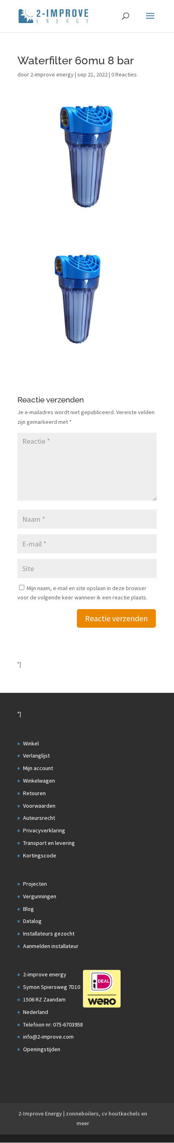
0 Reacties (124, 74)
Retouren (34, 793)
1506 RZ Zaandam (44, 999)
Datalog (32, 921)
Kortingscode (39, 855)
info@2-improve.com (48, 1036)
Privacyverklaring (44, 830)
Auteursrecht (39, 817)
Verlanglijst (36, 755)
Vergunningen (39, 896)
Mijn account (38, 768)
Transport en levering (49, 843)
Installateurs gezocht (48, 933)
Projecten (35, 883)
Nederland (35, 1012)
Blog (28, 908)
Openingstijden (41, 1049)
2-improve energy (52, 74)
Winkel (31, 743)
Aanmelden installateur (51, 946)
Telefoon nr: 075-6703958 (53, 1024)
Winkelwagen (39, 780)
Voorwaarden (39, 805)
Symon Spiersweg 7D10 (51, 987)
